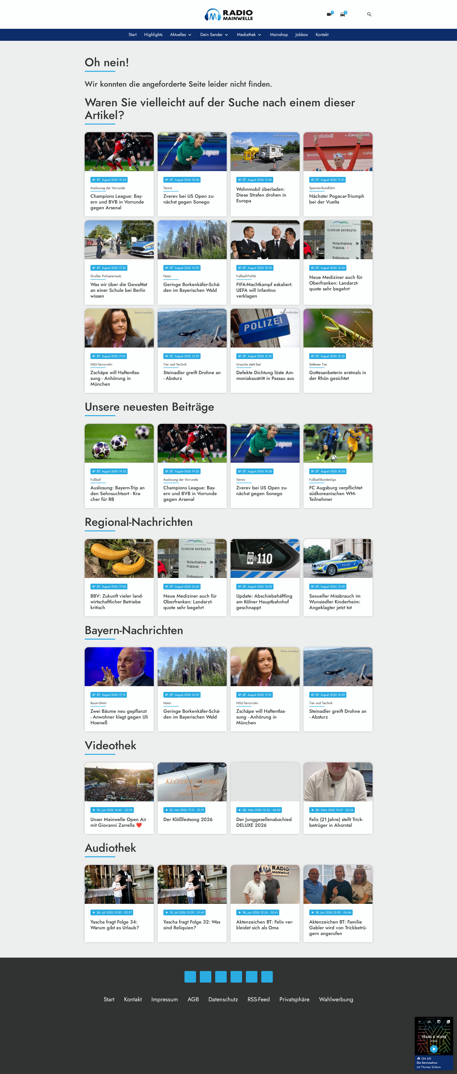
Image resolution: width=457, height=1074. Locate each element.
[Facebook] (99, 14)
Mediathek (246, 34)
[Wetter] (356, 14)
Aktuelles (178, 34)
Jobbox (302, 34)
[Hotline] (137, 14)
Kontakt (322, 34)
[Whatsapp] (89, 14)
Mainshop (279, 34)
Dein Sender (211, 34)
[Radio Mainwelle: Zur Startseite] (229, 14)
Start (133, 34)
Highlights (153, 34)
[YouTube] (118, 14)
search (369, 14)
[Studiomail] (128, 14)
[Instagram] (108, 14)
